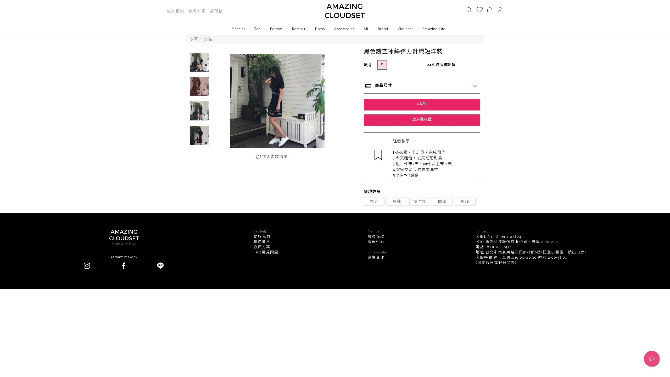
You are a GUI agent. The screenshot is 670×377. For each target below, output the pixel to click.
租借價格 (262, 242)
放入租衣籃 (422, 120)
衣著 (194, 39)
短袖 (397, 201)
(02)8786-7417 (497, 247)
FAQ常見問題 (266, 252)
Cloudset (405, 29)
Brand (383, 29)
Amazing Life (433, 29)
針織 (465, 201)
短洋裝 (419, 201)
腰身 (374, 201)
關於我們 (262, 237)
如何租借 (175, 11)
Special (238, 29)
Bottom (276, 29)
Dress (320, 29)
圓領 (442, 201)
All (366, 29)
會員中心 (376, 242)
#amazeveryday (124, 257)
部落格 (216, 11)
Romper (299, 29)
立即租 (422, 104)
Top (257, 29)
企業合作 (376, 257)
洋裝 (208, 39)
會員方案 (197, 11)
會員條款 (376, 237)
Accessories (344, 29)
